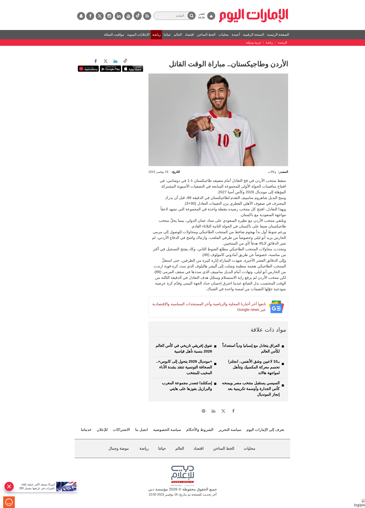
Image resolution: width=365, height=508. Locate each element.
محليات (223, 34)
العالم (178, 34)
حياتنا (167, 34)
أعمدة (236, 34)
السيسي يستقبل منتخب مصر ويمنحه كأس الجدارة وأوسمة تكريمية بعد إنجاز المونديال (251, 388)
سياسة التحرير (230, 430)
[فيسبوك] (90, 16)
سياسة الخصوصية (167, 430)
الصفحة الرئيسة (278, 34)
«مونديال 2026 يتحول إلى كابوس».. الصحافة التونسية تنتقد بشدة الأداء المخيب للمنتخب (184, 367)
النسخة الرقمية (253, 34)
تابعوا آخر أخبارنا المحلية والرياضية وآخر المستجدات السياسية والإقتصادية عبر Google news (209, 307)
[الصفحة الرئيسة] (253, 2)
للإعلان (102, 430)
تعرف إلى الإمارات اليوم (265, 430)
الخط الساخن (206, 34)
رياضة (156, 34)
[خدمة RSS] (147, 16)
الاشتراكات (121, 430)
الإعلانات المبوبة (138, 34)
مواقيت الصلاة (114, 34)
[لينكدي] (119, 16)
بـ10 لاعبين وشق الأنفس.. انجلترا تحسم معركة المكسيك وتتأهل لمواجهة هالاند (254, 367)
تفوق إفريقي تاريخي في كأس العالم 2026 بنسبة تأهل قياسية (184, 348)
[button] (192, 15)
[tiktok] (138, 15)
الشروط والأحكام (199, 430)
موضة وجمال (118, 448)
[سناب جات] (81, 16)
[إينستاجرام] (109, 16)
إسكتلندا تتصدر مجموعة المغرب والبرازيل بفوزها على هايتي (187, 386)
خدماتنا (86, 430)
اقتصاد (189, 34)
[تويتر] (100, 16)
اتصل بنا (141, 430)
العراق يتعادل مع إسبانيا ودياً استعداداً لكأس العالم (251, 348)
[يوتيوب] (128, 16)
